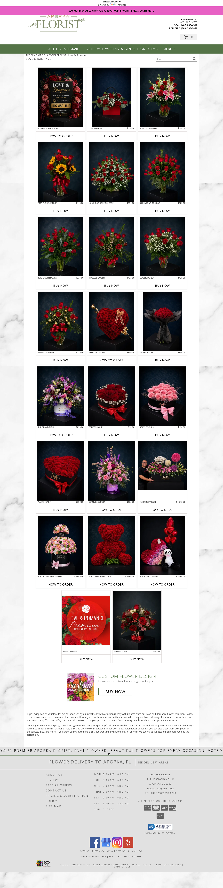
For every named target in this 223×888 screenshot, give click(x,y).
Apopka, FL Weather (93, 856)
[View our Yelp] (128, 846)
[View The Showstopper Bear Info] (111, 545)
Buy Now (111, 136)
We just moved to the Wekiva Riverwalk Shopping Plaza (111, 10)
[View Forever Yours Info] (111, 396)
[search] (194, 59)
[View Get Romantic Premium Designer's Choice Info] (86, 620)
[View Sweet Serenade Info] (60, 321)
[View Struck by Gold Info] (111, 321)
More (168, 49)
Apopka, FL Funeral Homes (96, 850)
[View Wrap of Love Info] (162, 321)
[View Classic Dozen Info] (162, 246)
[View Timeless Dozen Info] (111, 246)
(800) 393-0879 (189, 28)
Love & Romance (68, 49)
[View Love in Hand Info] (111, 97)
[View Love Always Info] (136, 620)
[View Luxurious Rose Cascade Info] (111, 172)
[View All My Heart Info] (60, 471)
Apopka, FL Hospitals (129, 850)
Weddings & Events (120, 49)
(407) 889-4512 (189, 25)
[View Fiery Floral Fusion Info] (60, 172)
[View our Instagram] (117, 846)
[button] (188, 37)
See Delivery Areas (153, 762)
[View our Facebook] (95, 846)
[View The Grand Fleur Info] (60, 396)
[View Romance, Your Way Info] (60, 97)
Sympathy (147, 49)
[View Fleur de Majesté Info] (162, 465)
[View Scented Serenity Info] (162, 97)
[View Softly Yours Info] (162, 396)
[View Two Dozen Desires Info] (60, 246)
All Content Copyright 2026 (79, 864)
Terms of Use (122, 866)
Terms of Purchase (168, 864)
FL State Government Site (125, 856)
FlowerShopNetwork (113, 864)
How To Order (60, 136)
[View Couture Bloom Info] (111, 471)
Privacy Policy (142, 864)
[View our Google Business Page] (106, 846)
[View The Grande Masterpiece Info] (60, 545)
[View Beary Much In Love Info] (162, 545)
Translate (121, 4)
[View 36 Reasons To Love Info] (162, 172)
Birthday (93, 49)
